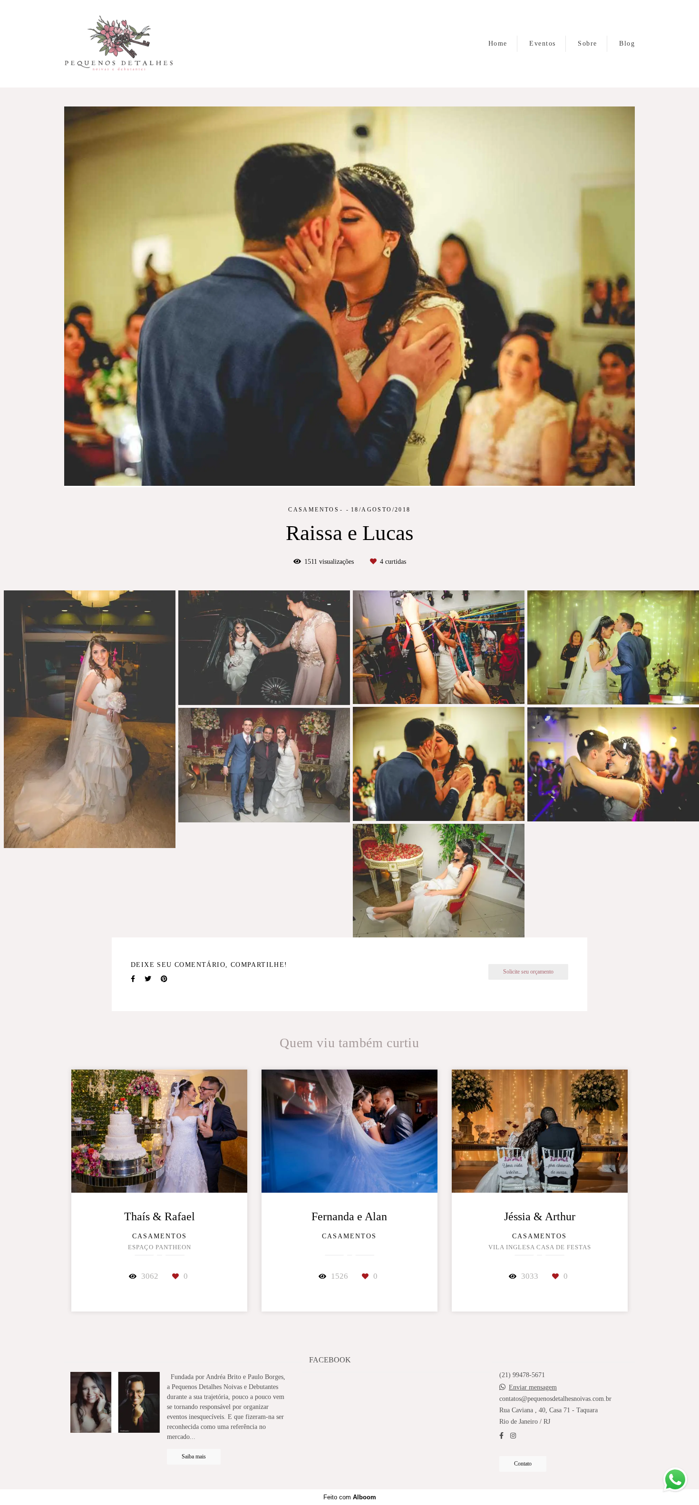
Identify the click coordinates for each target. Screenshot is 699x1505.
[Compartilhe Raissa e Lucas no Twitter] (148, 935)
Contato (523, 1463)
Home (497, 43)
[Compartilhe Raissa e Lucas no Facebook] (133, 935)
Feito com (349, 1497)
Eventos (542, 43)
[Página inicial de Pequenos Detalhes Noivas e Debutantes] (119, 43)
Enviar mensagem (533, 1387)
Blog (627, 43)
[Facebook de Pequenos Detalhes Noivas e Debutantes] (501, 1435)
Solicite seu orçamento (528, 929)
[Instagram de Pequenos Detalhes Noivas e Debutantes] (513, 1435)
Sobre (587, 43)
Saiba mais (194, 1456)
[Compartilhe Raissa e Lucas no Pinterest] (164, 935)
